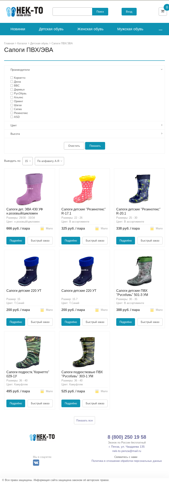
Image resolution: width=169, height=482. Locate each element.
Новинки (18, 29)
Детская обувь (51, 29)
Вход (129, 11)
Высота (15, 133)
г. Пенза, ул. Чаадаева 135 (127, 446)
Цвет (14, 125)
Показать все (84, 420)
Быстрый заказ (40, 240)
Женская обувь (90, 29)
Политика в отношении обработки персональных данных (127, 460)
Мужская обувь (130, 29)
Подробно (16, 240)
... (160, 28)
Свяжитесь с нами (125, 457)
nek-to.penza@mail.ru (126, 451)
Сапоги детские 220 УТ (23, 290)
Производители (20, 69)
